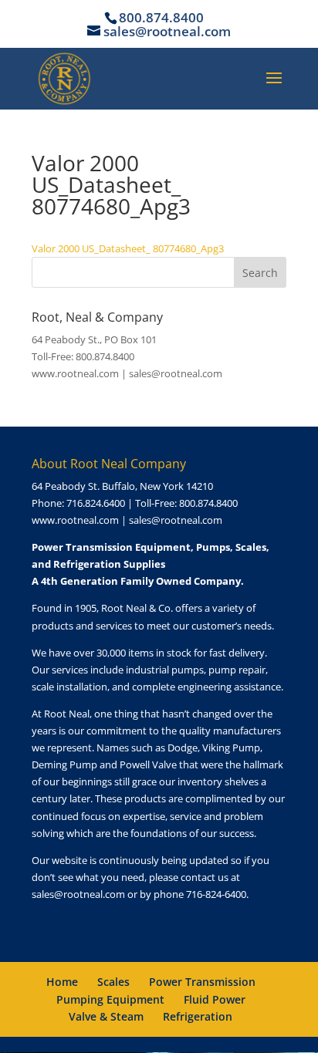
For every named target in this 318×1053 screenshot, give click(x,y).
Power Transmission (202, 981)
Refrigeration (197, 1016)
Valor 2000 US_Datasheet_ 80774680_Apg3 (128, 248)
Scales (113, 981)
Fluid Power (214, 999)
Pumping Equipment (110, 999)
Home (62, 981)
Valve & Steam (106, 1016)
